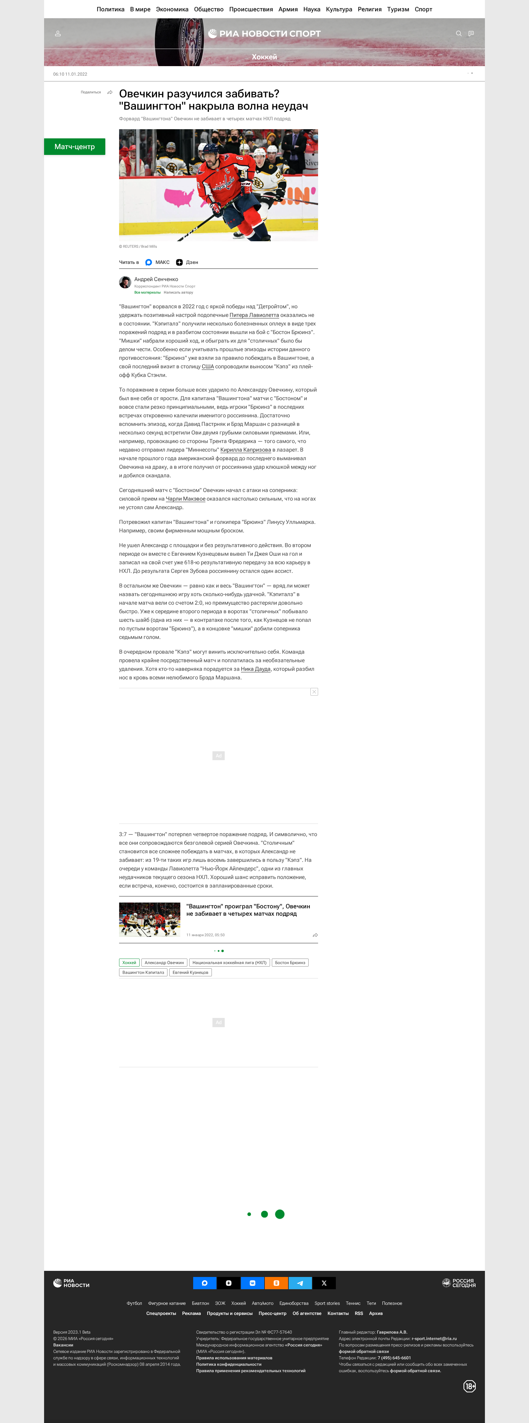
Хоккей (129, 962)
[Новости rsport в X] (324, 1283)
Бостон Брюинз (290, 962)
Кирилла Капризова (245, 449)
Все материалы (147, 292)
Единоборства (294, 1303)
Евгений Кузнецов (190, 972)
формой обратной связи (364, 1351)
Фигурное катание (167, 1303)
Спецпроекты (161, 1313)
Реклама (191, 1313)
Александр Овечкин (164, 962)
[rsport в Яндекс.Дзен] (228, 1283)
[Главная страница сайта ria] (243, 33)
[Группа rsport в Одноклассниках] (276, 1283)
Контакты (338, 1313)
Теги (371, 1303)
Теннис (353, 1303)
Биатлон (200, 1303)
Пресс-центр (273, 1313)
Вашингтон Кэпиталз (143, 972)
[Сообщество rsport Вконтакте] (252, 1283)
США (208, 366)
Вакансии (63, 1344)
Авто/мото (262, 1303)
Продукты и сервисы (230, 1313)
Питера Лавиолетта (254, 315)
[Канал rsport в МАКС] (204, 1283)
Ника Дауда (256, 669)
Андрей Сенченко (156, 279)
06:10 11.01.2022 (70, 74)
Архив (376, 1313)
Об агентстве (307, 1313)
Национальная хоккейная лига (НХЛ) (230, 962)
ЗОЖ (220, 1303)
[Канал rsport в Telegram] (300, 1283)
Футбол (134, 1303)
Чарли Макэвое (185, 498)
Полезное (392, 1303)
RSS (359, 1313)
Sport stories (327, 1303)
